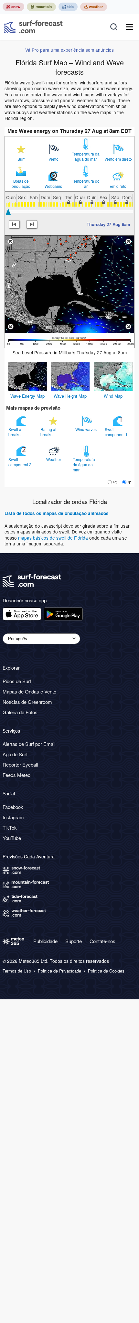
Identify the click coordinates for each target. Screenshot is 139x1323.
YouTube (12, 837)
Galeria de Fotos (20, 712)
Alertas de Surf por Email (29, 743)
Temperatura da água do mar (86, 156)
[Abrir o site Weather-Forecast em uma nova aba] (93, 7)
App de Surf (15, 754)
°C (115, 482)
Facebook (13, 806)
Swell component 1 (117, 431)
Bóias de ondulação (21, 183)
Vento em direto (118, 159)
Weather (54, 459)
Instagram (13, 817)
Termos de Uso (17, 971)
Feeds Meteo (16, 774)
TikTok (10, 827)
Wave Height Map (70, 396)
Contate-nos (102, 941)
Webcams (53, 186)
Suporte (73, 941)
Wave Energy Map (27, 396)
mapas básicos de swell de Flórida (53, 537)
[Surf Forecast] (33, 26)
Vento (53, 159)
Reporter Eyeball (20, 764)
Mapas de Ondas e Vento (29, 691)
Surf (21, 159)
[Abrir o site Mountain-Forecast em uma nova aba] (41, 7)
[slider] (8, 212)
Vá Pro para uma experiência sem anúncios (69, 50)
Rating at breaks (48, 431)
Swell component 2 (20, 462)
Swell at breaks (15, 431)
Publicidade (45, 941)
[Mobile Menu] (129, 27)
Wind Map (113, 396)
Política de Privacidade (59, 971)
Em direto (118, 186)
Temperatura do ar (86, 183)
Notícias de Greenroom (27, 701)
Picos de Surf (17, 681)
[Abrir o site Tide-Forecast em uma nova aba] (68, 7)
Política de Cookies (106, 971)
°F (129, 482)
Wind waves (86, 429)
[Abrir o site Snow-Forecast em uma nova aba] (13, 7)
